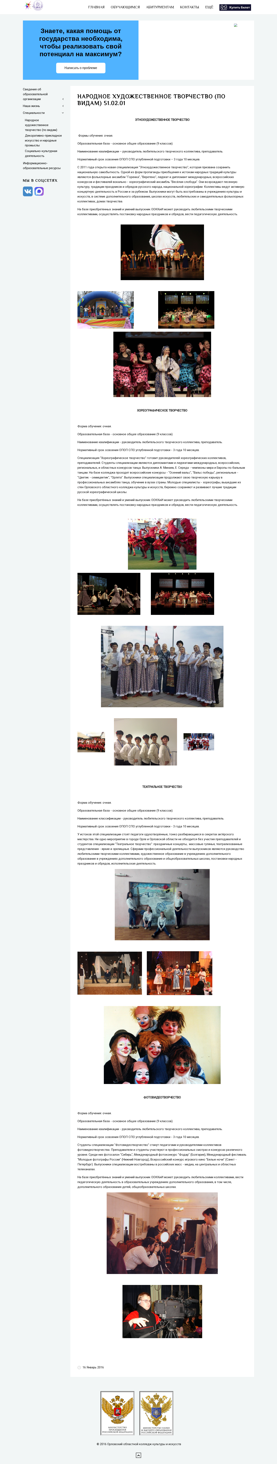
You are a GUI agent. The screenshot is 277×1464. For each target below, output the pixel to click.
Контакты (189, 7)
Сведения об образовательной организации (35, 94)
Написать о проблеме (80, 68)
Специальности (34, 113)
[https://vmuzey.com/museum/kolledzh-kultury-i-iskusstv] (235, 7)
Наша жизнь (31, 106)
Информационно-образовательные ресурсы (42, 165)
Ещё (209, 7)
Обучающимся (125, 7)
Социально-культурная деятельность (41, 153)
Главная (96, 7)
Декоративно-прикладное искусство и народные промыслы (43, 140)
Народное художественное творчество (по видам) (41, 125)
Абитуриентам (160, 7)
